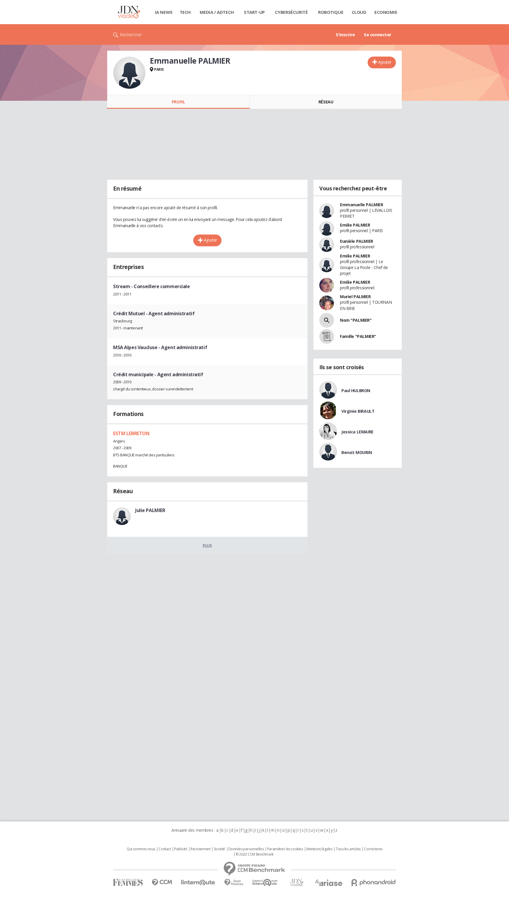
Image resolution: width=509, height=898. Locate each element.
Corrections (373, 849)
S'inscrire (345, 34)
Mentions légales (319, 849)
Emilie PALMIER (355, 225)
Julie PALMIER (150, 510)
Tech (185, 12)
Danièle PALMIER (356, 241)
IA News (164, 12)
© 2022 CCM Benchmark (255, 854)
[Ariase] (328, 882)
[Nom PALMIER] (326, 320)
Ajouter (384, 62)
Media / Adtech (217, 12)
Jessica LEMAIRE (357, 432)
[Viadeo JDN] (296, 882)
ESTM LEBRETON (131, 433)
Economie (385, 12)
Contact (164, 849)
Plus (207, 545)
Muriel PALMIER (355, 296)
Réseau (325, 102)
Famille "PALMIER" (358, 336)
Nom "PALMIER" (356, 320)
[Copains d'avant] (265, 882)
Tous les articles (348, 849)
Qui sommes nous (141, 849)
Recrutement (200, 849)
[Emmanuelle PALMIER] (129, 73)
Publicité (180, 849)
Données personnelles (246, 849)
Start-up (254, 12)
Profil (178, 102)
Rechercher (131, 34)
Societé (219, 849)
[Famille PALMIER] (326, 336)
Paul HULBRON (355, 390)
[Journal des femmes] (128, 882)
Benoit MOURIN (356, 452)
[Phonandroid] (373, 882)
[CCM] (162, 882)
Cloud (359, 12)
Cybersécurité (291, 12)
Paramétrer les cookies (285, 849)
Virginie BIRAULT (357, 411)
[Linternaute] (198, 882)
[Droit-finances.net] (233, 882)
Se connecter (377, 34)
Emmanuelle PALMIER (361, 204)
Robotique (330, 12)
